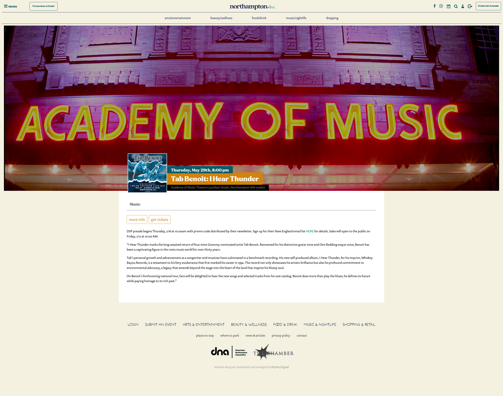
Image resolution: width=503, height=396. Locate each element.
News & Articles (255, 335)
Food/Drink (259, 18)
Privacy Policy (281, 335)
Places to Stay (205, 335)
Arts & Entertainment (204, 324)
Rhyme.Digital (280, 367)
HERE (310, 231)
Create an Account (488, 6)
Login (133, 324)
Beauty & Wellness (249, 324)
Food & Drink (285, 324)
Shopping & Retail (359, 324)
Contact (302, 335)
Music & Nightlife (320, 324)
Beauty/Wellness (221, 18)
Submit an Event (160, 324)
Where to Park (229, 335)
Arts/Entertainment (178, 18)
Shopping (332, 18)
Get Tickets (159, 219)
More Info (137, 219)
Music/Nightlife (296, 18)
